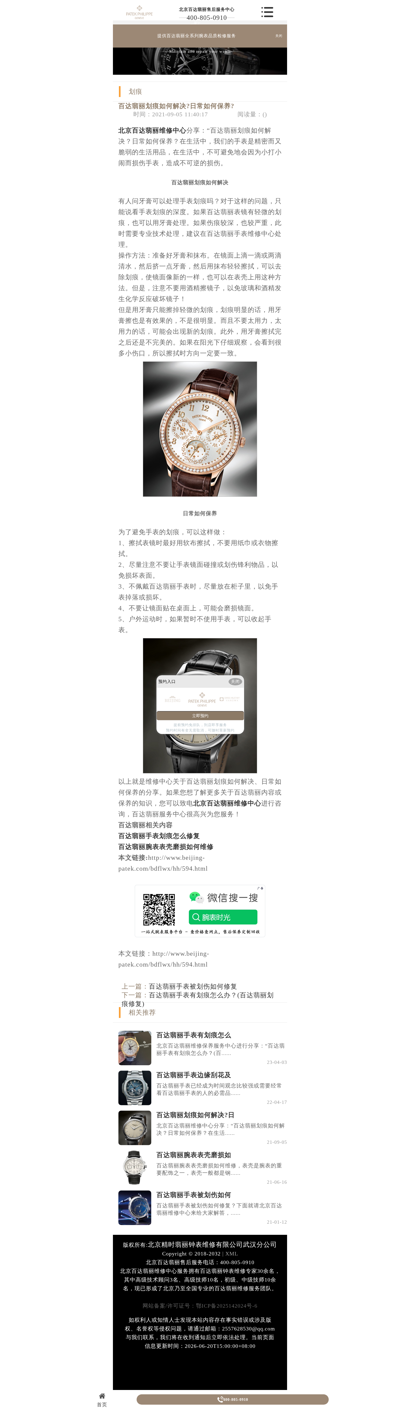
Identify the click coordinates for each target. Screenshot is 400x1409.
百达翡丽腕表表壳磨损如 (193, 1154)
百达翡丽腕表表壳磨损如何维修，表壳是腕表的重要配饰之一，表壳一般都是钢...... (219, 1169)
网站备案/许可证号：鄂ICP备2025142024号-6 (200, 1306)
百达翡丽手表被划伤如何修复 (193, 986)
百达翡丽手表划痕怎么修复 (159, 835)
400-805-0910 (207, 17)
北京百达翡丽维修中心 (152, 130)
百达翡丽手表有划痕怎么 (193, 1035)
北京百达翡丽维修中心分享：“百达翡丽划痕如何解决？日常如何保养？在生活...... (220, 1129)
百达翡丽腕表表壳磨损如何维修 (166, 846)
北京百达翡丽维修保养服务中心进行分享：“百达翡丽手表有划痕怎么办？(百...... (220, 1049)
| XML (229, 1254)
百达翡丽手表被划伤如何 (193, 1194)
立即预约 (200, 716)
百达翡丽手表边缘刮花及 (193, 1075)
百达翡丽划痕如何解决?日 (195, 1115)
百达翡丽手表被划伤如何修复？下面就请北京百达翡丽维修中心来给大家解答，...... (219, 1209)
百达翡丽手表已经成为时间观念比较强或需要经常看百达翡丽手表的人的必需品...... (219, 1089)
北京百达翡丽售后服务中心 (207, 9)
